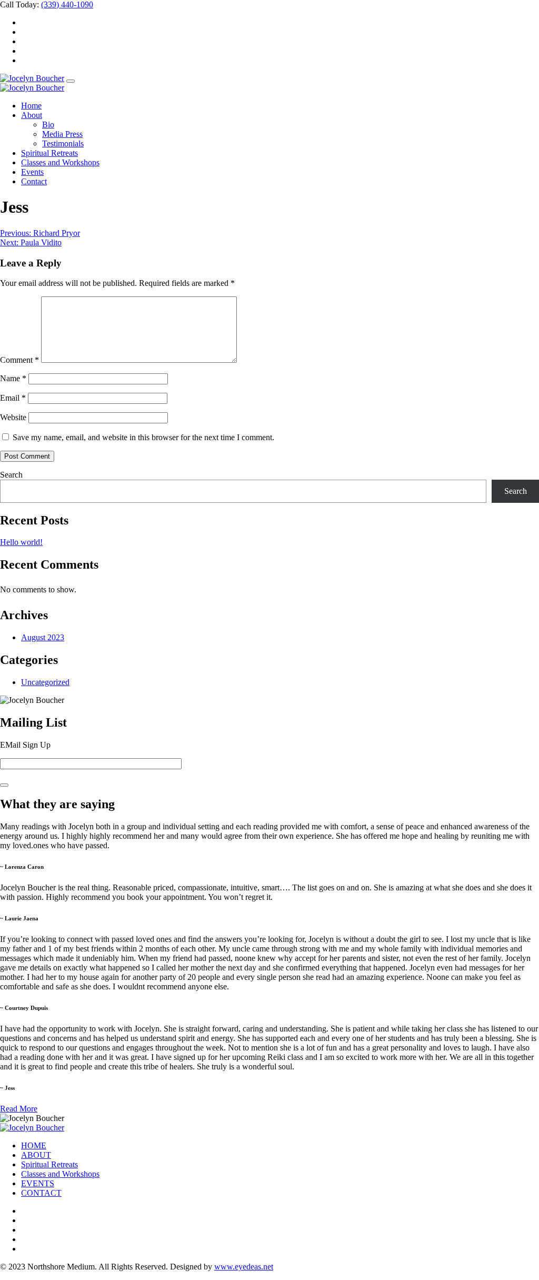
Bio (48, 124)
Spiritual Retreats (49, 152)
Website (13, 417)
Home (31, 105)
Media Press (62, 134)
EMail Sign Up (25, 744)
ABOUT (36, 1154)
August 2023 (42, 637)
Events (32, 171)
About (31, 115)
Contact (34, 181)
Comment (19, 359)
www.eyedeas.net (243, 1266)
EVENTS (37, 1183)
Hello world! (21, 542)
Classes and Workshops (60, 162)
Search (11, 474)
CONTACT (41, 1192)
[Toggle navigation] (70, 81)
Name (13, 378)
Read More (18, 1108)
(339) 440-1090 (67, 4)
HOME (33, 1145)
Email (13, 397)
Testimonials (63, 143)
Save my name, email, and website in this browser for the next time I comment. (143, 437)
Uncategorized (45, 682)
